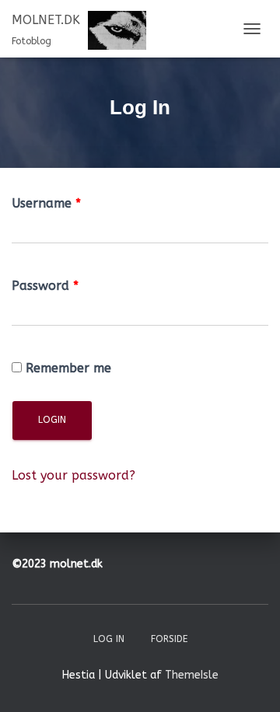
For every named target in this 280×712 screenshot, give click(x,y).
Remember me (68, 368)
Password (45, 285)
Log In (108, 638)
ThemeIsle (192, 675)
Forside (169, 638)
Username (46, 203)
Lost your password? (73, 475)
